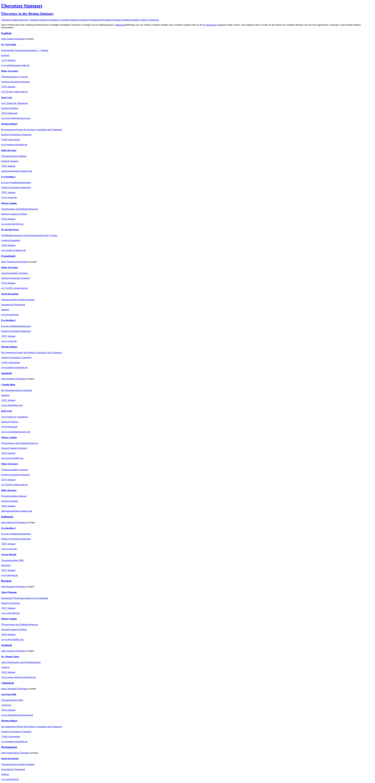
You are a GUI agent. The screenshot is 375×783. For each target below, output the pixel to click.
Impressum (121, 25)
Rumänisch (108, 20)
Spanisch (135, 20)
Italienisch (75, 20)
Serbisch (127, 20)
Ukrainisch (154, 20)
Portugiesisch (96, 20)
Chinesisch (34, 20)
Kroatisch (84, 20)
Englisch (44, 20)
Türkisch (144, 20)
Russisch (118, 20)
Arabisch (15, 20)
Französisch (53, 20)
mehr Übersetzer (13, 38)
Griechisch (65, 20)
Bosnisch (24, 20)
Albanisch (6, 20)
